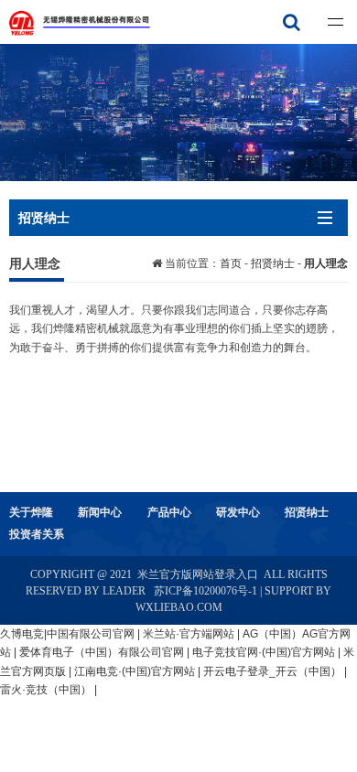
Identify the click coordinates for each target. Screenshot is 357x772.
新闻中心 (100, 512)
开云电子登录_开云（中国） (272, 671)
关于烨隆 (31, 512)
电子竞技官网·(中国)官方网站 (263, 652)
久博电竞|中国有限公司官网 (67, 633)
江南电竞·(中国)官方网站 (134, 671)
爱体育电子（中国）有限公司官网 (101, 652)
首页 (232, 263)
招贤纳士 (273, 263)
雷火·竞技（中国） (46, 689)
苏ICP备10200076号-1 (205, 590)
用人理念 (326, 263)
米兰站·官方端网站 (188, 633)
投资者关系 (36, 534)
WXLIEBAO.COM (178, 607)
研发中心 (238, 512)
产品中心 (169, 512)
